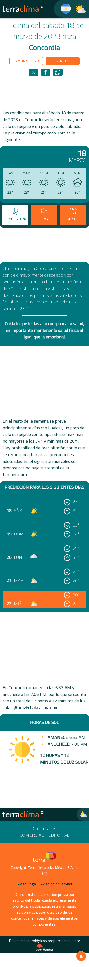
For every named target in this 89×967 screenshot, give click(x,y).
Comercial (32, 835)
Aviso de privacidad (56, 884)
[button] (33, 72)
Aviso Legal (27, 884)
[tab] (15, 215)
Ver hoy (62, 60)
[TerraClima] (62, 9)
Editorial (58, 835)
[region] (44, 92)
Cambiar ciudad (26, 60)
